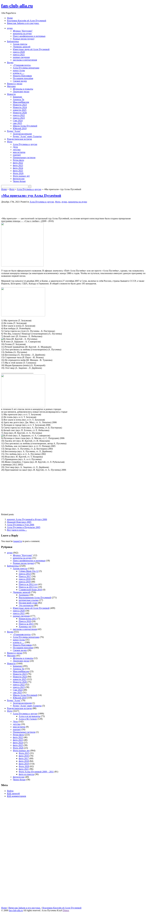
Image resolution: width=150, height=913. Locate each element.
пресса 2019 (25, 581)
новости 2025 (19, 110)
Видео (10, 62)
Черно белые (19, 181)
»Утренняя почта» (22, 65)
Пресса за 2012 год (28, 584)
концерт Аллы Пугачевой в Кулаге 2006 (27, 519)
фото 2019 (24, 763)
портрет (17, 155)
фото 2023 (18, 165)
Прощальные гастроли (24, 157)
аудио (10, 28)
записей (13, 793)
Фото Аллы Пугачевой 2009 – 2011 (36, 771)
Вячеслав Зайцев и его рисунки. (23, 23)
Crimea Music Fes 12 (29, 571)
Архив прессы (20, 44)
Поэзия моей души (28, 603)
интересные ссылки (29, 600)
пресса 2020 (19, 52)
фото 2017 (24, 758)
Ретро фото (18, 160)
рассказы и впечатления (25, 60)
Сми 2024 (18, 120)
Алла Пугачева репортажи (26, 68)
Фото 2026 (18, 173)
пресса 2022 (19, 115)
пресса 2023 (19, 118)
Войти (10, 791)
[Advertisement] (35, 209)
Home (10, 18)
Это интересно (26, 605)
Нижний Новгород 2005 (19, 522)
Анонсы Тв (18, 99)
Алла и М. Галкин (28, 719)
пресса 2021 (19, 54)
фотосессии (18, 178)
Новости (11, 94)
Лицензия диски (21, 91)
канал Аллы (19, 70)
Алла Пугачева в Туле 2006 (20, 524)
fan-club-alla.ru (17, 5)
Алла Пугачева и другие (25, 144)
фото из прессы (26, 774)
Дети (15, 147)
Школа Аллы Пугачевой (25, 126)
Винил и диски (14, 83)
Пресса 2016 (25, 621)
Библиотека (13, 41)
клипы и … (18, 73)
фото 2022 (18, 163)
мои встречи (19, 152)
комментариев (16, 796)
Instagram (17, 97)
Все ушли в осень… (17, 530)
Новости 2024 (20, 107)
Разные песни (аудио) (23, 39)
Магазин (11, 86)
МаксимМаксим (21, 102)
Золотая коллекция (22, 134)
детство (17, 149)
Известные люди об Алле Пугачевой (31, 49)
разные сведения (21, 57)
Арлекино (24, 595)
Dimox (66, 910)
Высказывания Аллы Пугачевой (35, 597)
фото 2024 (18, 168)
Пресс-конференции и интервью (29, 36)
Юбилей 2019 (20, 128)
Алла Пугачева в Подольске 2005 (23, 527)
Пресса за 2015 (26, 624)
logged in (17, 541)
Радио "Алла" (14, 131)
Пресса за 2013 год (28, 587)
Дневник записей (21, 46)
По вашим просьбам (23, 78)
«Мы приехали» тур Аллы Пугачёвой (31, 195)
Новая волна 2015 (28, 618)
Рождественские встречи (19, 139)
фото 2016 (24, 756)
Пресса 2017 (25, 576)
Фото (9, 141)
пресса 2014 (25, 574)
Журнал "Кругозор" (23, 31)
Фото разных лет (21, 176)
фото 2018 (24, 761)
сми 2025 (17, 123)
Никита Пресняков (22, 75)
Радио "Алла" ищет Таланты (27, 136)
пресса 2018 (25, 579)
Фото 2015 (24, 753)
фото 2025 (18, 170)
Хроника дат (25, 626)
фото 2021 (24, 769)
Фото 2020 (24, 766)
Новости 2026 (20, 112)
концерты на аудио (22, 33)
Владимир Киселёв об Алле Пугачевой (26, 20)
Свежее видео (20, 81)
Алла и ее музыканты (29, 716)
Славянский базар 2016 (30, 589)
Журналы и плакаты (23, 89)
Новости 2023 (20, 104)
